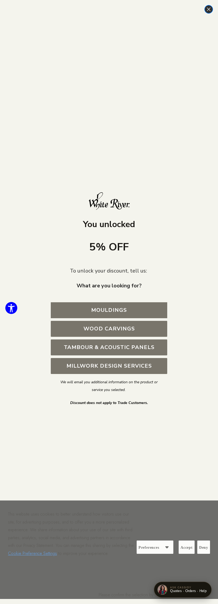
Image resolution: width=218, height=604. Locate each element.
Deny (203, 548)
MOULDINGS (109, 310)
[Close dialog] (209, 9)
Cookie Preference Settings (32, 553)
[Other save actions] (167, 547)
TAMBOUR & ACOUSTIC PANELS (109, 347)
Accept (187, 548)
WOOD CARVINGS (109, 328)
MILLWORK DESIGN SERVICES (109, 365)
